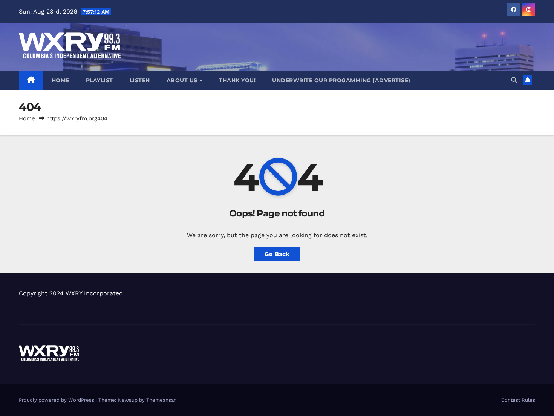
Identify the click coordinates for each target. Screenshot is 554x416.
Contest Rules (518, 400)
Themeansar (160, 400)
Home (60, 80)
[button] (514, 80)
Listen (140, 80)
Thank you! (237, 80)
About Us (183, 80)
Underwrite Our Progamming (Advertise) (341, 80)
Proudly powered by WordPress (57, 400)
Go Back (277, 254)
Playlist (99, 80)
